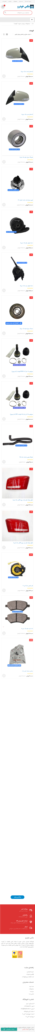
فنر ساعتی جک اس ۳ (28, 586)
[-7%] (17, 440)
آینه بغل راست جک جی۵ (27, 71)
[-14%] (17, 654)
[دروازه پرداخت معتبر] (14, 955)
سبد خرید (21, 1)
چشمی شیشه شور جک (27, 671)
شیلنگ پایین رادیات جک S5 (26, 457)
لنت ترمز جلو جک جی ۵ (27, 628)
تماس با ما (4, 1)
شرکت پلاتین (25, 1029)
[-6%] (17, 226)
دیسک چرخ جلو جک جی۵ (26, 328)
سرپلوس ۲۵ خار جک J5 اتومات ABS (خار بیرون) (21, 414)
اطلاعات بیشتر (4, 119)
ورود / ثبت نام (28, 1)
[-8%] (17, 140)
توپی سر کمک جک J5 (27, 800)
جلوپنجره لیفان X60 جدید (27, 843)
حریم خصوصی (30, 972)
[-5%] (17, 54)
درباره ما (9, 1)
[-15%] (17, 569)
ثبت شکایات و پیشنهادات (28, 977)
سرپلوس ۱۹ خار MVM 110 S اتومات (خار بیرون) (22, 371)
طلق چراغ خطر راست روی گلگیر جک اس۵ (23, 500)
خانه (33, 24)
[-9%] (17, 783)
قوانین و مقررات (30, 974)
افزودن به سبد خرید (4, 76)
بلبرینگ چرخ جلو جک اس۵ (26, 157)
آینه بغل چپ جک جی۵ (27, 114)
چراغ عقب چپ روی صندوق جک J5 (24, 886)
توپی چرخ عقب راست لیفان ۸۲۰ (25, 200)
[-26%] (17, 869)
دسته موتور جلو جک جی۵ (26, 243)
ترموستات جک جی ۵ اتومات (26, 757)
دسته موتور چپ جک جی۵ (26, 286)
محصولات (15, 1)
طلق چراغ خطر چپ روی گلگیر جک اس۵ (23, 543)
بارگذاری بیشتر (17, 897)
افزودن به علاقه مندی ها (4, 41)
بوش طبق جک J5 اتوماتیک (26, 714)
